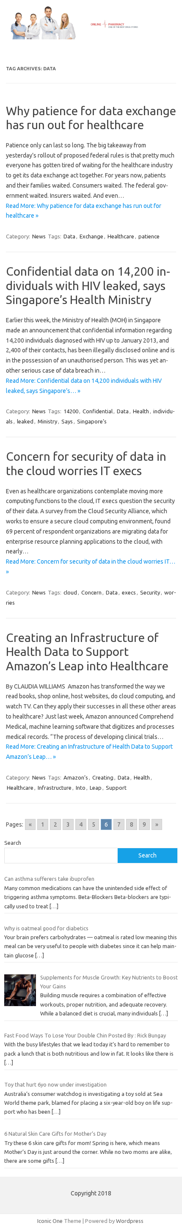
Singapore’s (92, 421)
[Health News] (91, 37)
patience (149, 236)
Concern (91, 592)
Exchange (91, 236)
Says (67, 421)
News (39, 236)
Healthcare (121, 236)
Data (69, 236)
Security (150, 592)
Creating (102, 777)
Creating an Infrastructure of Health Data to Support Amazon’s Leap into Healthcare (87, 651)
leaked (25, 421)
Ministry (47, 421)
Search (12, 843)
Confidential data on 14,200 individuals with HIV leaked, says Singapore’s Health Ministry (88, 285)
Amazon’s (75, 777)
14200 (70, 411)
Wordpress (129, 1221)
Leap (96, 788)
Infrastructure (55, 788)
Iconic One (50, 1221)
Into (80, 788)
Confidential (98, 411)
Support (116, 788)
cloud (70, 592)
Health (141, 411)
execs (129, 592)
